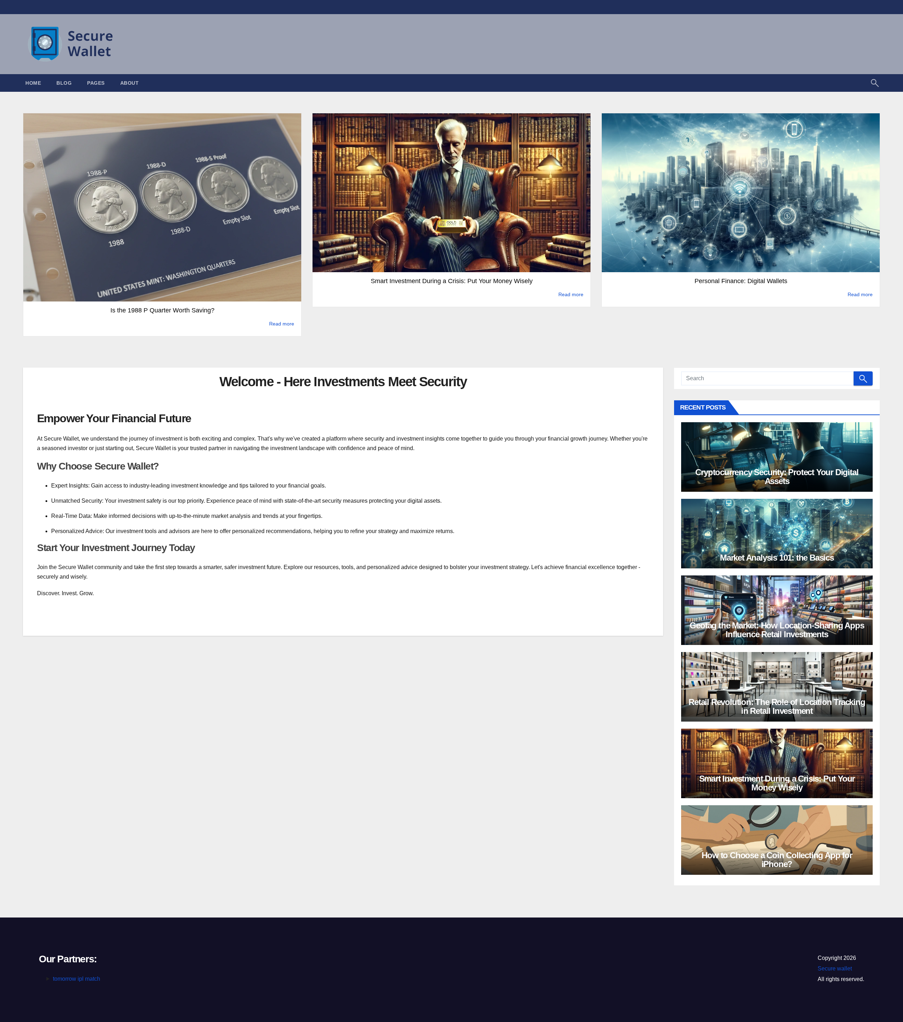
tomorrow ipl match (76, 979)
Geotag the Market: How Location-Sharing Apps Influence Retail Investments (777, 630)
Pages (96, 83)
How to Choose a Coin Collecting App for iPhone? (777, 859)
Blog (64, 83)
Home (33, 83)
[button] (875, 82)
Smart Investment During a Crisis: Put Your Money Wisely (777, 783)
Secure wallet (835, 969)
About (129, 83)
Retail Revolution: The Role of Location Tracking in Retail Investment (777, 706)
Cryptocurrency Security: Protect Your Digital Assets (776, 476)
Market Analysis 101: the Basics (777, 557)
